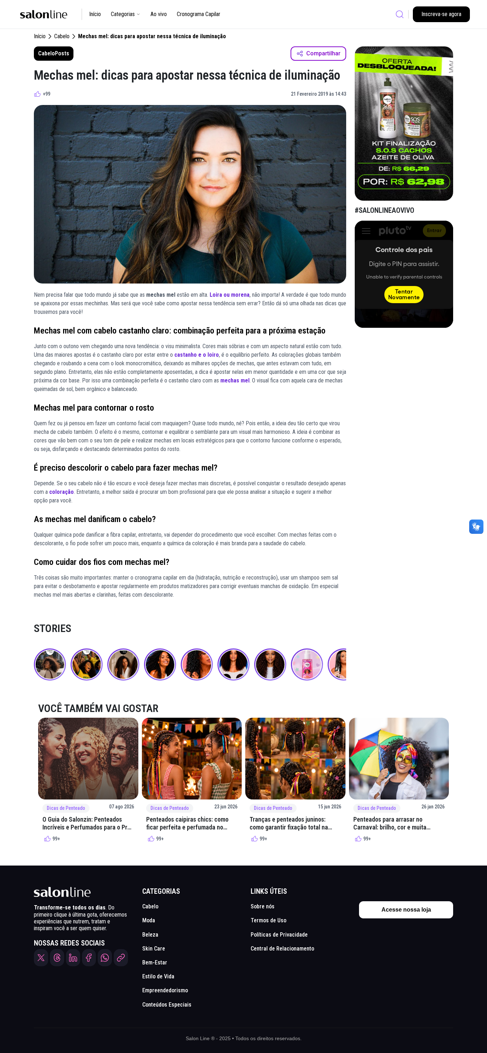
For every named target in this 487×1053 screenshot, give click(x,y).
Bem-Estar (154, 962)
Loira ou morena (230, 294)
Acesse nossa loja (406, 910)
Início (95, 14)
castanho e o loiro (196, 354)
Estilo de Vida (158, 976)
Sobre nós (263, 906)
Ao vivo (158, 14)
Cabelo (62, 36)
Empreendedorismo (165, 990)
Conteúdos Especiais (166, 1004)
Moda (148, 920)
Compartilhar (323, 53)
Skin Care (153, 948)
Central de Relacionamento (282, 948)
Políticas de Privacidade (279, 934)
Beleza (150, 934)
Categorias (123, 14)
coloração (61, 491)
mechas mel (235, 380)
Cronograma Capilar (198, 14)
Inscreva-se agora (441, 14)
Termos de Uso (268, 920)
